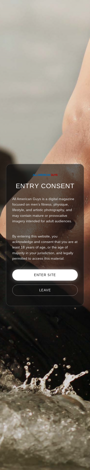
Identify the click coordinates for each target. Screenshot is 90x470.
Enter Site (45, 275)
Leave (45, 290)
